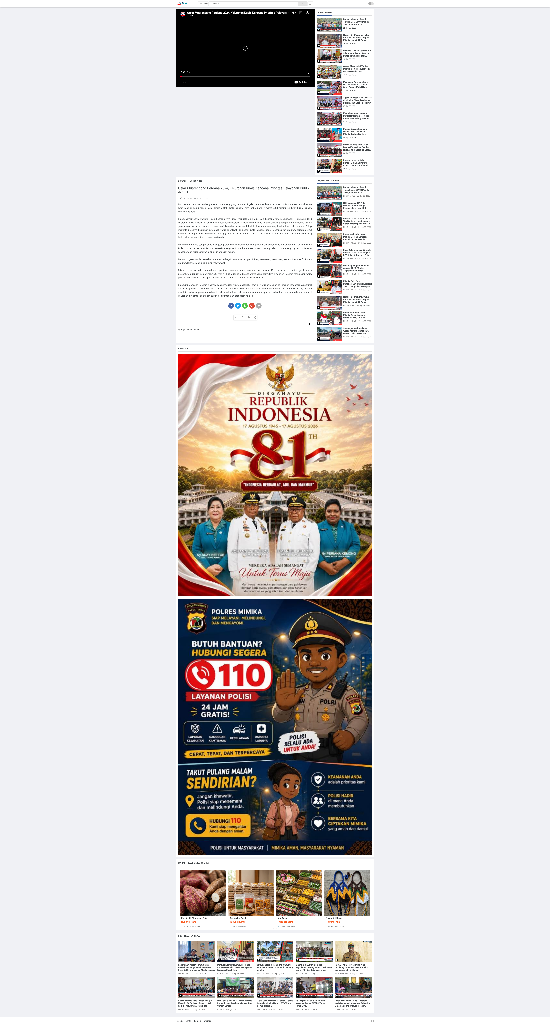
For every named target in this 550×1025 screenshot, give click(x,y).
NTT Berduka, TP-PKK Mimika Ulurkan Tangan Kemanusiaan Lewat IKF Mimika (354, 205)
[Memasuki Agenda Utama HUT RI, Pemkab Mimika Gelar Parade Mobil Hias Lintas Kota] (329, 88)
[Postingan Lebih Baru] (236, 317)
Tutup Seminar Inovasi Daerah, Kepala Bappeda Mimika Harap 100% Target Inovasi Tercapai (275, 1003)
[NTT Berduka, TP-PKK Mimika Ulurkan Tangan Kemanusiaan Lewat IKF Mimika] (329, 209)
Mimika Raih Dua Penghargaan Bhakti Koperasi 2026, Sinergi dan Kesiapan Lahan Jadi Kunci (357, 284)
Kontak (197, 1021)
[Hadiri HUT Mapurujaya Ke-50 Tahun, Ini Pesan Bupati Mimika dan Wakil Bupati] (329, 41)
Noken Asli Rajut (334, 918)
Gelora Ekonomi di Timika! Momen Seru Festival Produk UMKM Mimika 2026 (357, 69)
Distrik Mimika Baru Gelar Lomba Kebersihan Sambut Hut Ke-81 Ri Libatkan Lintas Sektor (357, 147)
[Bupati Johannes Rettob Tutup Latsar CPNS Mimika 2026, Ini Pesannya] (329, 25)
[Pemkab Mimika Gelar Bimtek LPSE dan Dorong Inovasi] (329, 166)
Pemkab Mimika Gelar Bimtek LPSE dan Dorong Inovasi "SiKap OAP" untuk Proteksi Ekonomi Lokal (356, 163)
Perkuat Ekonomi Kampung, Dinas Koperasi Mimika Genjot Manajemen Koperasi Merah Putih (234, 967)
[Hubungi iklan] (275, 475)
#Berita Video (193, 330)
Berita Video (349, 196)
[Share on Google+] (252, 306)
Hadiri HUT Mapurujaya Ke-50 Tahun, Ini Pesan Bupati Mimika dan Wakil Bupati (356, 37)
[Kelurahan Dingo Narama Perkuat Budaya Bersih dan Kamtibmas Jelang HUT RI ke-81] (329, 119)
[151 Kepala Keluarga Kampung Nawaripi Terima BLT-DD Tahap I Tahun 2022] (314, 987)
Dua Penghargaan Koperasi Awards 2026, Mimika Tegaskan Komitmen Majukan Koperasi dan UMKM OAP (357, 268)
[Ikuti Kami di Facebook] (372, 1021)
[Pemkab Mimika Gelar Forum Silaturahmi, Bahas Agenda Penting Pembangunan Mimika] (329, 56)
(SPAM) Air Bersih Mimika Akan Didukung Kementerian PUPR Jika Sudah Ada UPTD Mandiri (351, 967)
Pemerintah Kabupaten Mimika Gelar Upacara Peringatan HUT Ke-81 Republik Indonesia (354, 315)
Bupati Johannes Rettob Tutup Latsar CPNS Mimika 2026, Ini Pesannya (356, 22)
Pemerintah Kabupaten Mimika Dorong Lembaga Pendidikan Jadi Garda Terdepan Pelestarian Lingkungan (355, 237)
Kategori (202, 4)
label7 (220, 1010)
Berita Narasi (349, 212)
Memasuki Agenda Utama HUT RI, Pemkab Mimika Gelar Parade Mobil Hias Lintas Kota (355, 84)
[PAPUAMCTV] (182, 6)
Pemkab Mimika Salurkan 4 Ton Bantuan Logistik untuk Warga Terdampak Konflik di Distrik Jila (356, 221)
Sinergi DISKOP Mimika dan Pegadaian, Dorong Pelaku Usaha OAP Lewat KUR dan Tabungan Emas (314, 967)
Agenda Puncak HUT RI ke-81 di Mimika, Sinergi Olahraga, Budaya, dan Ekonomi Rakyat (357, 100)
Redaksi (179, 1021)
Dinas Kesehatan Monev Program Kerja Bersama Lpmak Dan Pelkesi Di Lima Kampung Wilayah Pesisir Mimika (352, 1003)
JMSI (188, 1021)
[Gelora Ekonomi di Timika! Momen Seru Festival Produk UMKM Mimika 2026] (329, 72)
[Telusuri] (302, 3)
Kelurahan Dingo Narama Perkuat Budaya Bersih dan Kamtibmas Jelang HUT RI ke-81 (356, 116)
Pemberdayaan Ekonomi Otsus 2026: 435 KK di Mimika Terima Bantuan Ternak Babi (355, 132)
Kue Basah (283, 918)
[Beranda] (248, 317)
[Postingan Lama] (242, 317)
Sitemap (207, 1021)
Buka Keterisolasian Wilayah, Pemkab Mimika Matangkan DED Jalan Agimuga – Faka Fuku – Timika (357, 252)
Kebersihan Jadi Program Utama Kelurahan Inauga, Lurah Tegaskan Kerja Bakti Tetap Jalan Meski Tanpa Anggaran (195, 967)
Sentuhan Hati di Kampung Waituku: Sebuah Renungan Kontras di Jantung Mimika (275, 967)
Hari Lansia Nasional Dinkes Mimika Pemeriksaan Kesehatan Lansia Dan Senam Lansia (234, 1003)
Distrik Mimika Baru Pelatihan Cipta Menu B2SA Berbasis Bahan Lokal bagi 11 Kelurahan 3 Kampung (195, 1003)
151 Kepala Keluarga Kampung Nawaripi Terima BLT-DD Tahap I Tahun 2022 (311, 1003)
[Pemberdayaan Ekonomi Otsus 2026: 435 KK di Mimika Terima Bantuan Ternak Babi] (329, 135)
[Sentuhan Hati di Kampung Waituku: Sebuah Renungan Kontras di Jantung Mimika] (275, 951)
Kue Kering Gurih (237, 918)
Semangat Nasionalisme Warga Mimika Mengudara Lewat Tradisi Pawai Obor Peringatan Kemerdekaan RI (356, 331)
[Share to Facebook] (231, 306)
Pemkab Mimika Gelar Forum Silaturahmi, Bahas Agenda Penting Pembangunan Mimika (357, 53)
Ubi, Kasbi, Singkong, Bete (194, 918)
